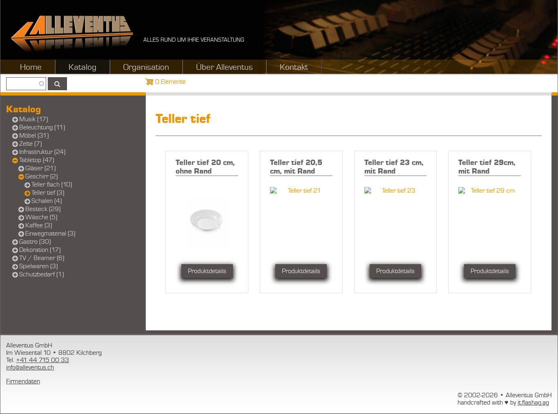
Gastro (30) (35, 241)
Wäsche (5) (41, 217)
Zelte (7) (30, 143)
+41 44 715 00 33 (42, 360)
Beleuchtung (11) (42, 127)
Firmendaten (23, 381)
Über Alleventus (224, 67)
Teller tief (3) (47, 192)
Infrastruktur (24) (42, 152)
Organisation (146, 67)
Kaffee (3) (38, 225)
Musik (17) (33, 119)
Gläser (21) (40, 168)
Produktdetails (207, 271)
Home (31, 67)
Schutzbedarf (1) (41, 274)
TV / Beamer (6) (41, 258)
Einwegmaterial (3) (50, 233)
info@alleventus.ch (30, 367)
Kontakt (294, 67)
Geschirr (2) (41, 176)
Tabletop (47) (36, 160)
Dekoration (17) (39, 250)
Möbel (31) (34, 135)
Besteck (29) (42, 209)
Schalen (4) (46, 201)
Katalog (82, 67)
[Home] (72, 33)
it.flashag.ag (533, 402)
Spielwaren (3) (38, 266)
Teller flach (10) (51, 184)
